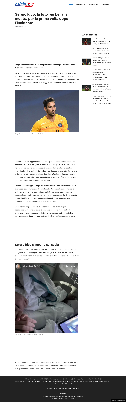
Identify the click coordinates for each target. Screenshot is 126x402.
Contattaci (76, 388)
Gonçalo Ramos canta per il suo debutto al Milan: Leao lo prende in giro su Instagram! (101, 51)
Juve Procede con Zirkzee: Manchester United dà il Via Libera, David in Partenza (101, 41)
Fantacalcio (105, 4)
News (71, 4)
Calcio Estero (93, 4)
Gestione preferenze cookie (118, 400)
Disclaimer (72, 399)
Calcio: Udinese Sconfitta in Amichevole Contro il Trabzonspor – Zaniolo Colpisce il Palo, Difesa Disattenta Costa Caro (101, 74)
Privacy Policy (63, 399)
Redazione (54, 399)
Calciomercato (81, 4)
